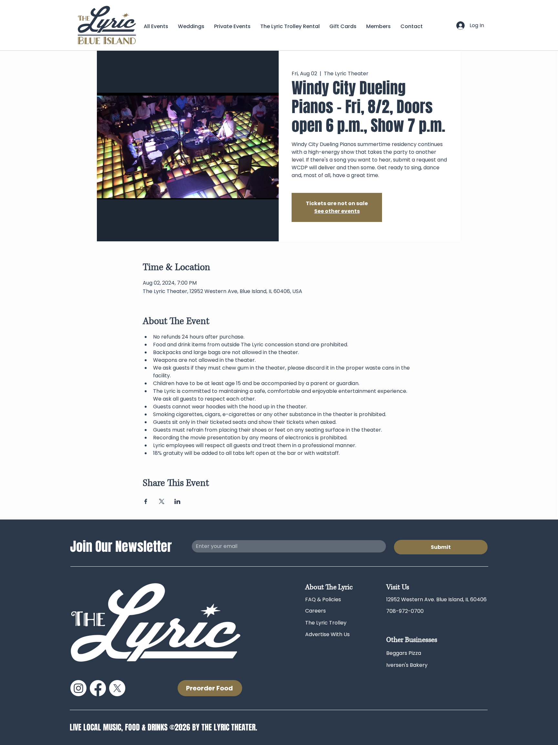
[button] (378, 26)
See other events (337, 211)
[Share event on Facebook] (146, 501)
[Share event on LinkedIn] (177, 501)
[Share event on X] (162, 501)
